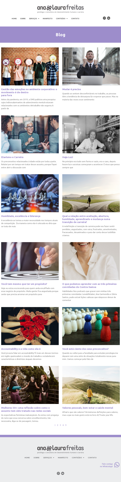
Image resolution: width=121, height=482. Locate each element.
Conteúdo (60, 19)
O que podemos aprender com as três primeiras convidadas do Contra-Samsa (89, 285)
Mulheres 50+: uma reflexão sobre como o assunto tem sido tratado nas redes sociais (26, 409)
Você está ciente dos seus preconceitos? (85, 348)
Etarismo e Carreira (12, 157)
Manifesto (47, 19)
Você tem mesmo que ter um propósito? (24, 283)
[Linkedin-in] (108, 18)
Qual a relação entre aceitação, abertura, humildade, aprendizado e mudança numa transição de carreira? (86, 219)
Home (14, 19)
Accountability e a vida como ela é (21, 348)
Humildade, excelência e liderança (20, 216)
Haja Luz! (67, 157)
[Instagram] (104, 18)
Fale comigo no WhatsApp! (106, 465)
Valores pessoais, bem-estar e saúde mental (87, 407)
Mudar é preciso (71, 89)
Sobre (23, 19)
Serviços (33, 19)
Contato (75, 19)
